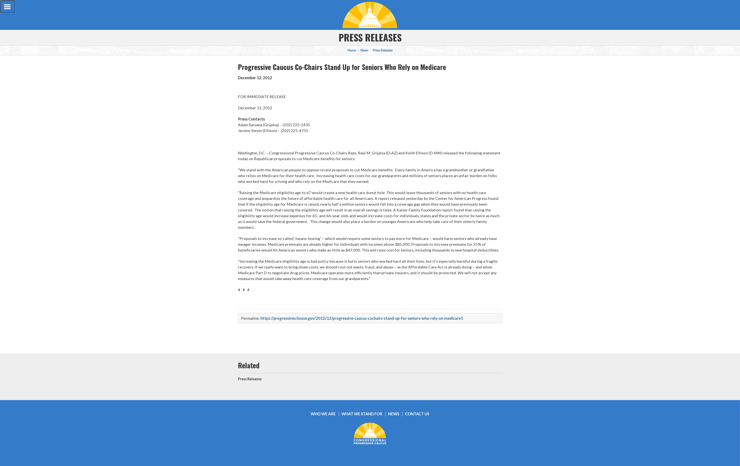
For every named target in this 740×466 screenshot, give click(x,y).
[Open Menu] (7, 6)
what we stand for (361, 414)
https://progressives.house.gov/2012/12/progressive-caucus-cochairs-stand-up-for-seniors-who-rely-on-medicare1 (362, 318)
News (364, 50)
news (393, 414)
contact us (417, 414)
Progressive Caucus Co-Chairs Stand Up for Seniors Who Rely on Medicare (342, 67)
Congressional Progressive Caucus (370, 15)
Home (351, 50)
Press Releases (370, 37)
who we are (323, 414)
